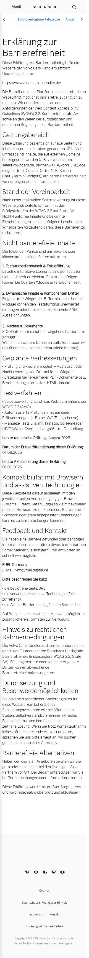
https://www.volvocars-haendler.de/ (31, 82)
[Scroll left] (4, 19)
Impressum (36, 914)
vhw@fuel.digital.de (31, 570)
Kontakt (55, 914)
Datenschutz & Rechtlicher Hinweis (45, 902)
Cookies (44, 890)
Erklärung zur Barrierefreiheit (44, 926)
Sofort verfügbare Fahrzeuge (39, 19)
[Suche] (74, 6)
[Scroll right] (81, 19)
